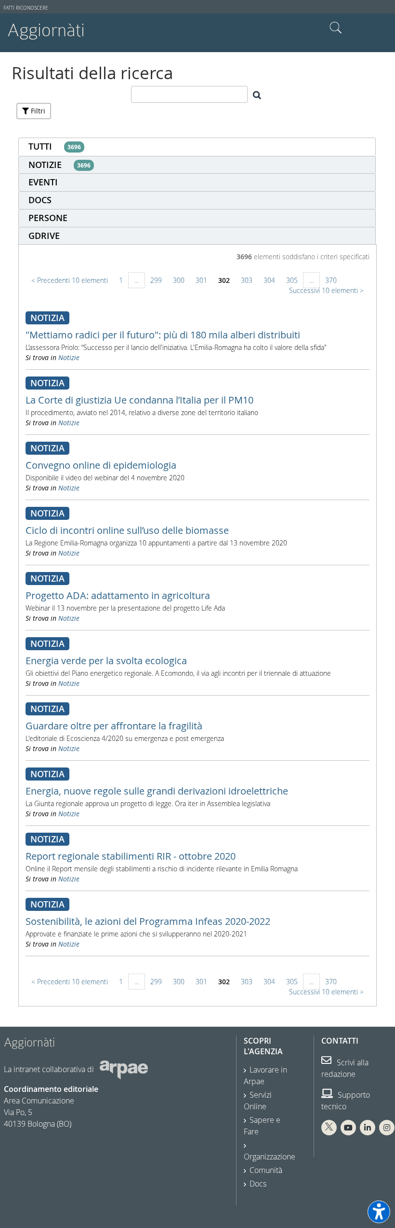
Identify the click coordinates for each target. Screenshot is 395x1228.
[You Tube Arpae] (348, 1127)
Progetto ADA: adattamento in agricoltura (118, 595)
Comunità (266, 1170)
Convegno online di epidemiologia (101, 465)
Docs (258, 1183)
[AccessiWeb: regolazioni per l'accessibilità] (379, 1211)
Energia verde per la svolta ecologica (106, 660)
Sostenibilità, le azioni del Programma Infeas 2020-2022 (148, 921)
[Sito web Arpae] (124, 1069)
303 (246, 280)
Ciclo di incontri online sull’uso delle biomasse (127, 530)
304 (269, 280)
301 (201, 280)
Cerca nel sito (336, 28)
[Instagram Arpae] (387, 1127)
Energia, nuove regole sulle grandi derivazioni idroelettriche (157, 790)
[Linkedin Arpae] (367, 1127)
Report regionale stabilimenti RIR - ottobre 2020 (131, 856)
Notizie (68, 357)
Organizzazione (269, 1156)
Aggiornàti (46, 30)
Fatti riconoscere (25, 8)
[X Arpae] (329, 1127)
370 (331, 280)
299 (156, 280)
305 (292, 280)
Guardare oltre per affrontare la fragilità (114, 725)
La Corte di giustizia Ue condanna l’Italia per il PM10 (139, 399)
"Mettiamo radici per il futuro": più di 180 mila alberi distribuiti (163, 334)
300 (178, 280)
